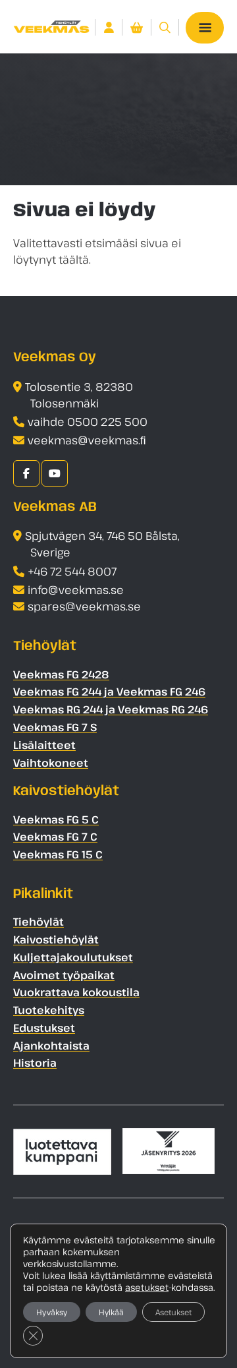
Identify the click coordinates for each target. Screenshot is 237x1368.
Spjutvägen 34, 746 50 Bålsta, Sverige (102, 544)
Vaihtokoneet (50, 763)
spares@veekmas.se (84, 606)
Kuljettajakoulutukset (73, 957)
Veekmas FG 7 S (55, 727)
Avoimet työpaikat (64, 975)
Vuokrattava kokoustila (76, 992)
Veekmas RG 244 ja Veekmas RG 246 (110, 709)
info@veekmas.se (76, 589)
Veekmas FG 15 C (58, 854)
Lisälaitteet (44, 745)
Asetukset (173, 1312)
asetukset (147, 1288)
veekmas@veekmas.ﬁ (87, 440)
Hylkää (111, 1312)
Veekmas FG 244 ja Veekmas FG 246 (109, 691)
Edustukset (44, 1028)
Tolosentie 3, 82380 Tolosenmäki (79, 395)
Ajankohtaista (51, 1045)
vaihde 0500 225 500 (87, 421)
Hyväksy (51, 1312)
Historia (35, 1063)
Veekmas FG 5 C (56, 819)
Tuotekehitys (48, 1010)
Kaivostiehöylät (56, 939)
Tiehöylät (38, 921)
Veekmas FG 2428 (61, 674)
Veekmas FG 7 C (55, 836)
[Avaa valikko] (205, 28)
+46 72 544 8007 (72, 571)
